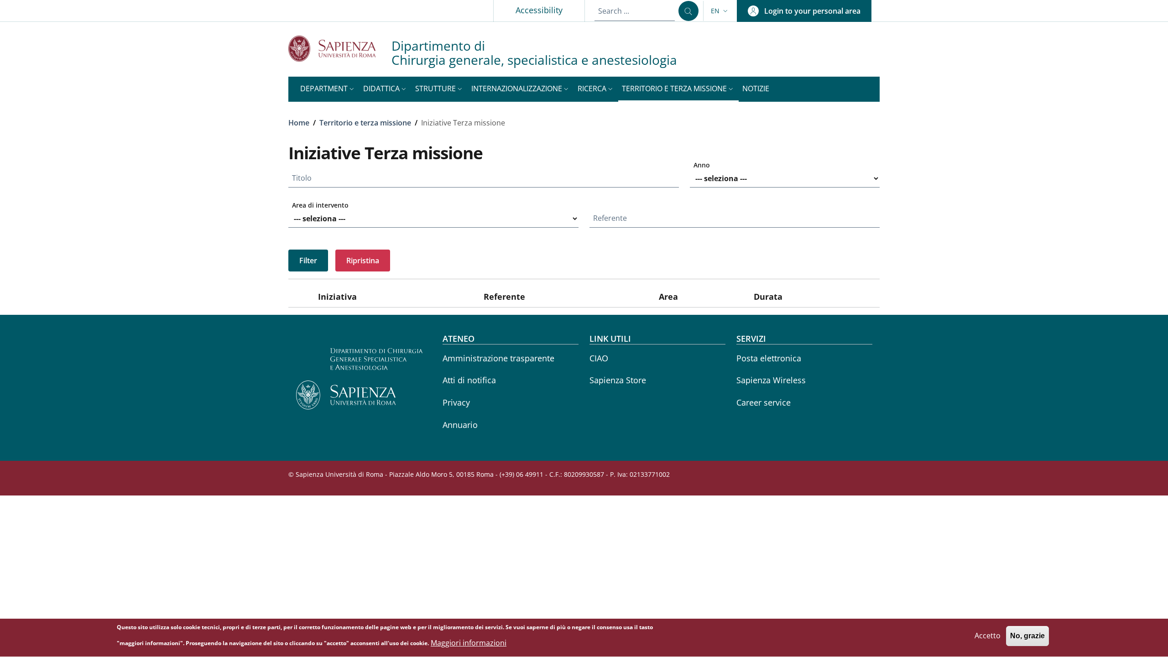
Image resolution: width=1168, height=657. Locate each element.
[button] (720, 10)
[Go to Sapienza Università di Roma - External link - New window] (339, 49)
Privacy (456, 402)
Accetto (988, 636)
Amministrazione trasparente (498, 358)
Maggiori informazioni (468, 643)
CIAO (598, 358)
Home (298, 123)
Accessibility (539, 10)
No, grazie (1027, 636)
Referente (610, 218)
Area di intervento (320, 205)
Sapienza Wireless (771, 380)
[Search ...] (688, 11)
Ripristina (362, 261)
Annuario (460, 424)
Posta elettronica (768, 358)
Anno (702, 165)
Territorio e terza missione (365, 123)
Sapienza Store (617, 380)
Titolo (302, 178)
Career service (763, 402)
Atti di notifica (469, 380)
